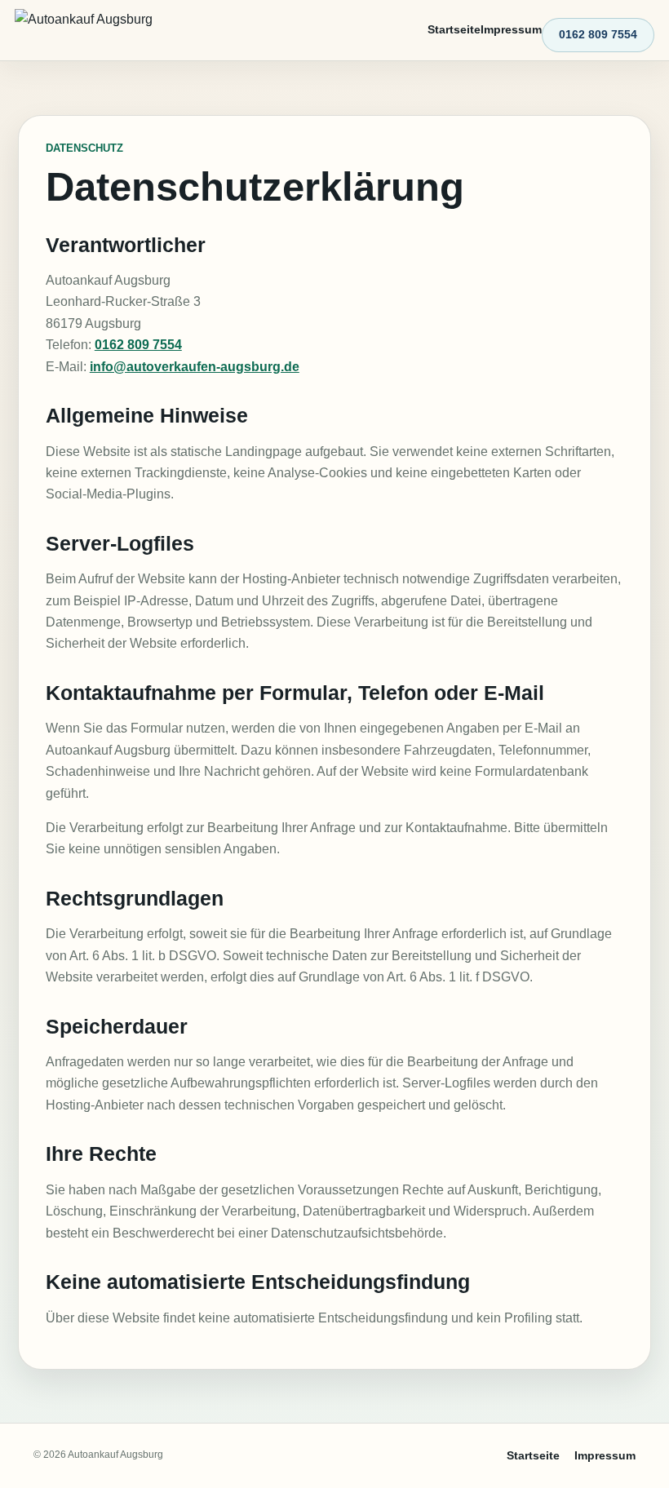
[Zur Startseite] (86, 30)
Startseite (454, 29)
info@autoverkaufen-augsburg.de (194, 367)
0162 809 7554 (598, 34)
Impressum (511, 29)
